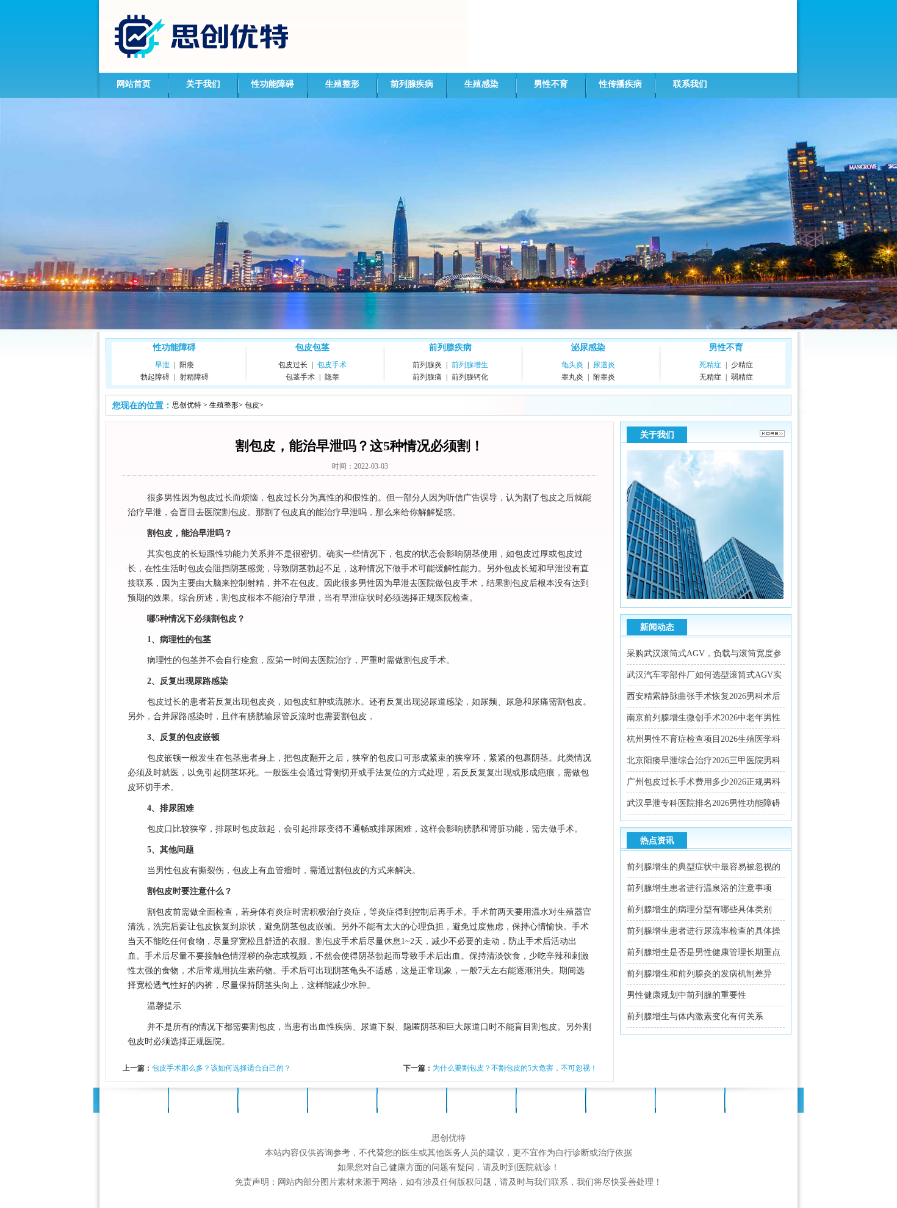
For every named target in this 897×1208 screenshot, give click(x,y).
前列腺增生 (470, 365)
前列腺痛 (427, 377)
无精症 (710, 377)
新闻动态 (657, 627)
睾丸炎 (572, 377)
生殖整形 (342, 84)
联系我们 (690, 84)
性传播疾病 (620, 84)
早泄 (162, 365)
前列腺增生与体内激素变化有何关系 (695, 1016)
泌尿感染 (588, 347)
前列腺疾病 (412, 84)
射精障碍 (194, 377)
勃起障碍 (155, 377)
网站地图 (760, 1099)
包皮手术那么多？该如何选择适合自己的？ (221, 1068)
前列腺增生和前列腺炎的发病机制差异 (699, 973)
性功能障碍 (272, 84)
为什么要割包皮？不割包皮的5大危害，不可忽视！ (515, 1068)
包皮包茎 (312, 347)
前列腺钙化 (470, 377)
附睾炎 (604, 377)
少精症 (742, 365)
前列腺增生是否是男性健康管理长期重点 (703, 952)
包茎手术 (300, 377)
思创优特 (186, 405)
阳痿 (186, 365)
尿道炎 (604, 365)
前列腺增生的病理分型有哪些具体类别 (699, 909)
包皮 (252, 405)
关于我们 (203, 84)
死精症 (710, 365)
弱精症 (742, 377)
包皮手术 (332, 365)
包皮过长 (293, 365)
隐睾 (332, 377)
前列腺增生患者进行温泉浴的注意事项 (699, 888)
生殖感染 (481, 84)
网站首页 (134, 84)
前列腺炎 (427, 365)
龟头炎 (572, 365)
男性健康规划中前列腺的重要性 (686, 995)
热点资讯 (657, 840)
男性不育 (551, 84)
